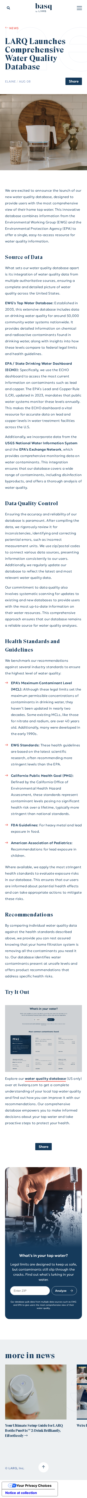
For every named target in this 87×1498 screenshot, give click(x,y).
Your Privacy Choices (34, 1485)
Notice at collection (21, 1493)
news (13, 28)
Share (74, 81)
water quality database (45, 1078)
